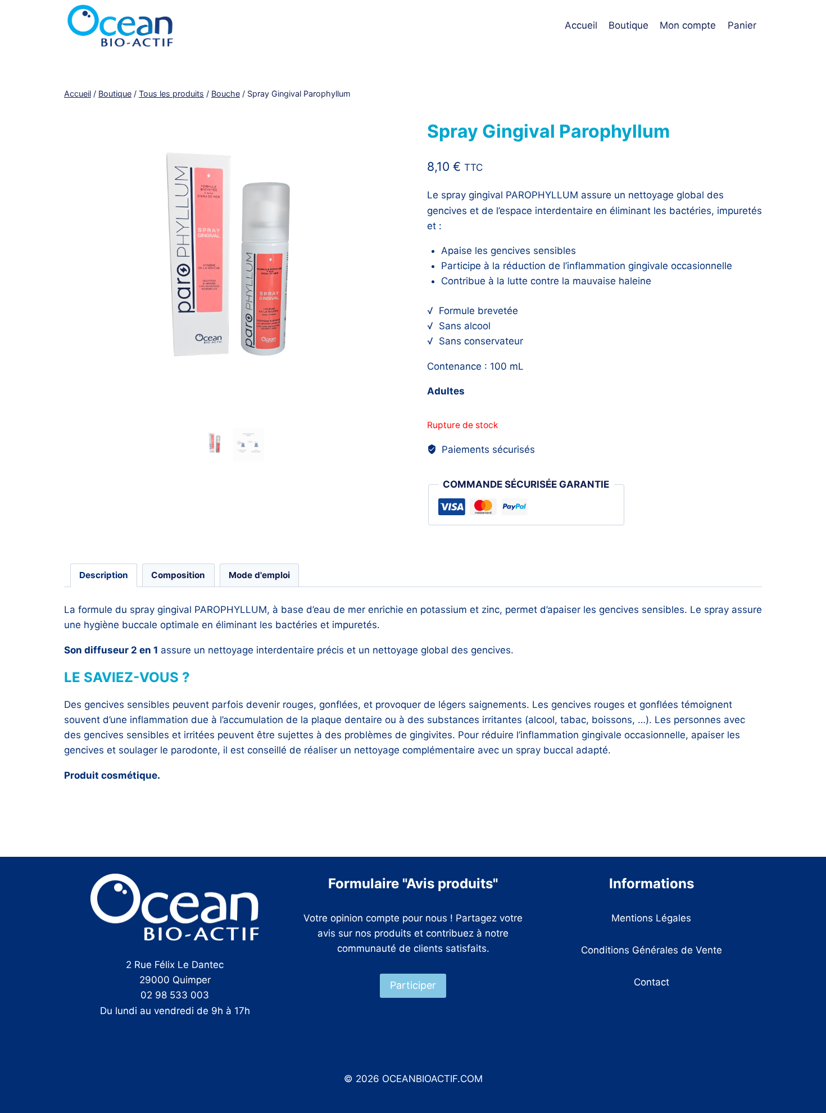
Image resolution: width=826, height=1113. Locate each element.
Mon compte (688, 25)
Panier (742, 25)
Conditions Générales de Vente (651, 950)
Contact (651, 982)
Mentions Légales (651, 918)
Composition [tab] (178, 575)
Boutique (628, 25)
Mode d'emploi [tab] (259, 575)
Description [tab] (103, 575)
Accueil (581, 25)
